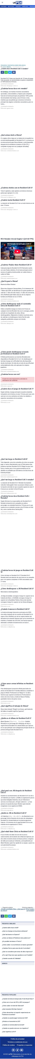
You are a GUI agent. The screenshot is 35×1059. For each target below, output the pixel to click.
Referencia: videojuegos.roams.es (9, 85)
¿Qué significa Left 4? (9, 1031)
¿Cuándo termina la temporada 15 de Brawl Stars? (18, 999)
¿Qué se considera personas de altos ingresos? (17, 951)
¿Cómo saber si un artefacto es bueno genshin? (17, 945)
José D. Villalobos (6, 66)
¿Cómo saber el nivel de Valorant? (13, 1005)
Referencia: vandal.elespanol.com (9, 278)
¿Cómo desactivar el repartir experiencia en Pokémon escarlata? (16, 1013)
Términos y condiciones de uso (17, 1042)
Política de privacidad (17, 1039)
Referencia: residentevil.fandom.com (10, 150)
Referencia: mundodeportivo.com (9, 513)
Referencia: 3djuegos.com (7, 323)
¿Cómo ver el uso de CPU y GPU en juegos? (16, 1002)
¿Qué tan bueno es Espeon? (11, 934)
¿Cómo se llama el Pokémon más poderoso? (16, 938)
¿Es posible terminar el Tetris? (12, 941)
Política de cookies (9, 1045)
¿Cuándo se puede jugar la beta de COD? (15, 1018)
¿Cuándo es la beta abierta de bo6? (13, 1025)
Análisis (25, 6)
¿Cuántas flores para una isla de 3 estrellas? (16, 948)
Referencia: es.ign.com (6, 386)
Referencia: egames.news (7, 108)
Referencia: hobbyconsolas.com (8, 493)
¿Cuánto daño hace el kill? (10, 927)
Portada (3, 6)
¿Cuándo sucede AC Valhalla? (11, 958)
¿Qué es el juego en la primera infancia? (15, 931)
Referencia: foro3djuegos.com (8, 197)
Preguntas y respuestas (24, 1045)
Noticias (11, 6)
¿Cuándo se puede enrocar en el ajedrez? (15, 1028)
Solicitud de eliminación (8, 84)
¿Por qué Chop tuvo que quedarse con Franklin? (17, 955)
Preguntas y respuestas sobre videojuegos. (13, 65)
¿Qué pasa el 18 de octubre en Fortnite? (25, 910)
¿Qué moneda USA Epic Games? (12, 1009)
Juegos (18, 6)
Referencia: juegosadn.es (7, 810)
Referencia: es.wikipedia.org (8, 627)
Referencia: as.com (5, 402)
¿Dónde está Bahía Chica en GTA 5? (8, 910)
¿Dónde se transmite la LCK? (11, 1021)
